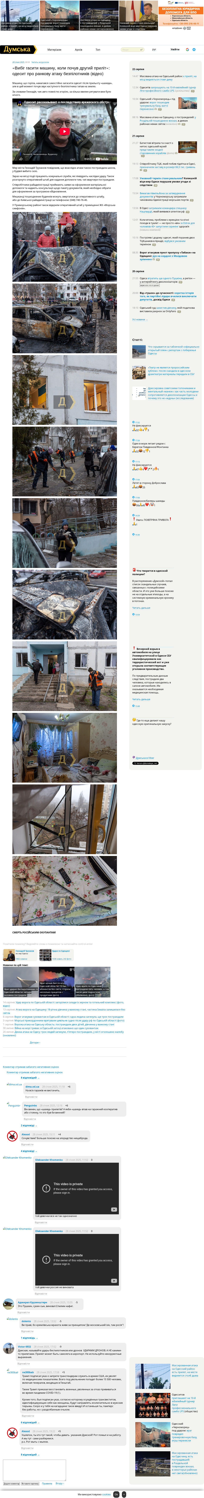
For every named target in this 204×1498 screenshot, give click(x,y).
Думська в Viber (145, 758)
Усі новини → (140, 319)
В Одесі (144, 208)
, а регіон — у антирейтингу (167, 280)
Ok (116, 1494)
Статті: (137, 339)
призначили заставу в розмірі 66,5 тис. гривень (167, 167)
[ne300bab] (13, 1372)
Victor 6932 (24, 1346)
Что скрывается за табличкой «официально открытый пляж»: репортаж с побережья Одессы (173, 350)
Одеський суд (148, 307)
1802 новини (21, 959)
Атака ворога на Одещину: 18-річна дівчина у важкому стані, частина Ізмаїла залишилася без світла (64, 1011)
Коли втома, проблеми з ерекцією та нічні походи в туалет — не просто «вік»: (164, 221)
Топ (98, 49)
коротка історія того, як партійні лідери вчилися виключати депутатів (168, 296)
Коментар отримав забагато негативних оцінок (31, 1067)
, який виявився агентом (168, 211)
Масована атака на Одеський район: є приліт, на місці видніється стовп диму (19, 26)
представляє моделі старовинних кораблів (153, 151)
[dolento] (12, 1319)
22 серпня (138, 69)
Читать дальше (141, 607)
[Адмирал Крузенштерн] (8, 1308)
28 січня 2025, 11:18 (53, 1086)
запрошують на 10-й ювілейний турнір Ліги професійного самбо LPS (168, 89)
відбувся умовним (174, 241)
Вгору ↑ (60, 1483)
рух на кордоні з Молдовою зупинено (163, 257)
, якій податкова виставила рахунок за (167, 309)
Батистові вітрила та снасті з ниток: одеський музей (156, 144)
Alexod (26, 1134)
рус (154, 49)
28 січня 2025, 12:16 (51, 1105)
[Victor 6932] (8, 1353)
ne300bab (28, 1372)
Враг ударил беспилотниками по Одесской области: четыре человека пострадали (21, 992)
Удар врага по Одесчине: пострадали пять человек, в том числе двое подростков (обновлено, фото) (92, 991)
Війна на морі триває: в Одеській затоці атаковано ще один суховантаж (56, 1028)
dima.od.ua (32, 1086)
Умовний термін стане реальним (161, 178)
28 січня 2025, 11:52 (77, 1159)
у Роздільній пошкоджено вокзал (168, 119)
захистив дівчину (166, 307)
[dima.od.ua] (14, 1084)
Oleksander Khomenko (49, 1159)
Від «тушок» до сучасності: (157, 293)
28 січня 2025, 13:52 (45, 1321)
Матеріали (54, 49)
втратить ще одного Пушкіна (165, 278)
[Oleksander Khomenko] (17, 1157)
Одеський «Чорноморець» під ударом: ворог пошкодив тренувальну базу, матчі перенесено (55, 24)
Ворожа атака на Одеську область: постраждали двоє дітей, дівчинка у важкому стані (64, 1024)
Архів (78, 49)
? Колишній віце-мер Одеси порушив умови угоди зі (168, 182)
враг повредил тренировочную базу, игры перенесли (184, 1435)
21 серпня (138, 136)
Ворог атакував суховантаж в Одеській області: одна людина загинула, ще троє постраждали (68, 1016)
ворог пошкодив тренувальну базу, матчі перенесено (154, 106)
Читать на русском (40, 62)
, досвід (161, 299)
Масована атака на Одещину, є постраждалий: (167, 117)
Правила (47, 1483)
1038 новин (57, 959)
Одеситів (145, 87)
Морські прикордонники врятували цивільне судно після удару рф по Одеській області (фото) (69, 1020)
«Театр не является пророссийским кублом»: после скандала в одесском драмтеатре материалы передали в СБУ (171, 371)
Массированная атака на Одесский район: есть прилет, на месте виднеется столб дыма (185, 1370)
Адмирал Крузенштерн (32, 1302)
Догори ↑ (35, 1042)
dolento (26, 1321)
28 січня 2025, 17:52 (45, 1346)
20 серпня (138, 271)
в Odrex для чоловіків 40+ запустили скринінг (167, 224)
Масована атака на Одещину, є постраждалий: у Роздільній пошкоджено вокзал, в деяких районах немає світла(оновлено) (97, 24)
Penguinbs (30, 1105)
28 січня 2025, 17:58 (48, 1372)
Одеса (144, 278)
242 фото (67, 959)
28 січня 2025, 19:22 (44, 1431)
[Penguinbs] (13, 1105)
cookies (106, 1494)
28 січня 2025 (18, 62)
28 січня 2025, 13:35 (61, 1302)
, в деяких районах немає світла (164, 122)
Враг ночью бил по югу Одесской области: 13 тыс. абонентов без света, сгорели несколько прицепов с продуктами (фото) (55, 989)
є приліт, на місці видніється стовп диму (168, 78)
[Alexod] (12, 1140)
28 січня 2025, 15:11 (44, 1134)
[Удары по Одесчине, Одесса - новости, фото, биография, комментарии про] (45, 960)
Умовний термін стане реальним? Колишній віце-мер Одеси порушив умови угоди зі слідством (138, 26)
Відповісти (31, 1096)
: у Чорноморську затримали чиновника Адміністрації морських (164, 198)
